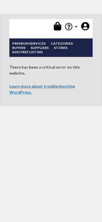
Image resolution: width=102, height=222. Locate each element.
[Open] (76, 26)
